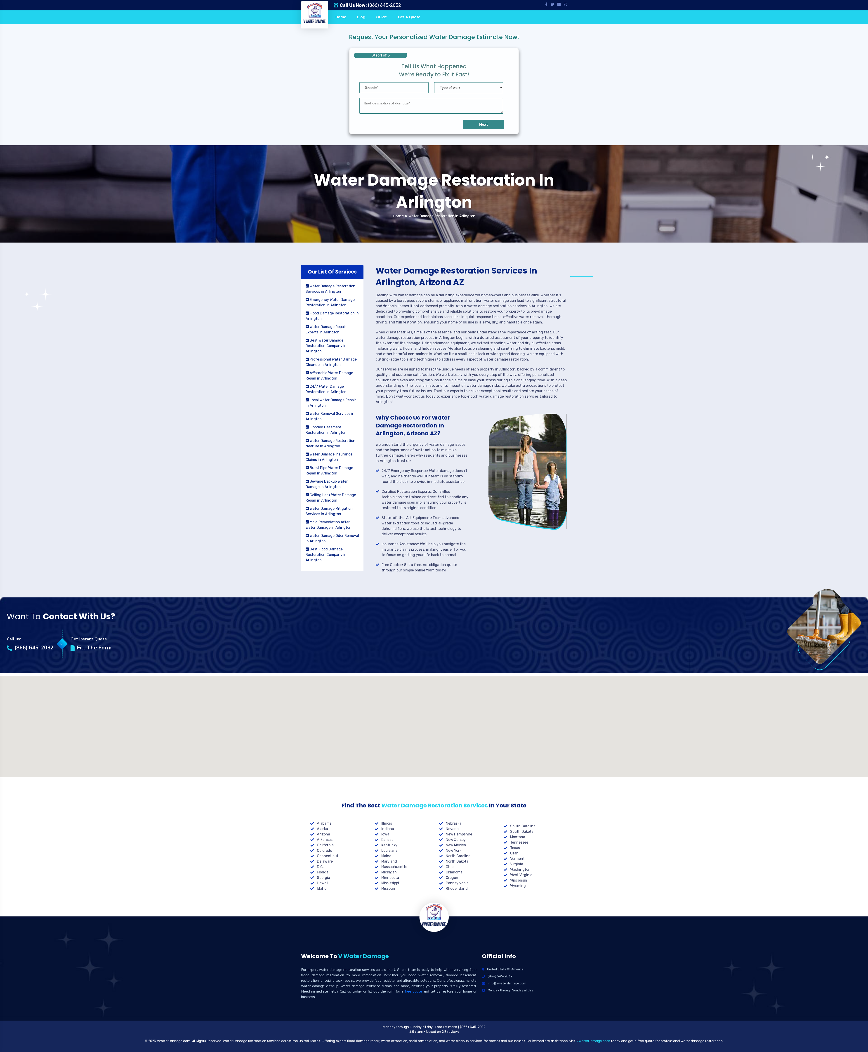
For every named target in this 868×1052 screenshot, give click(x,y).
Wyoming (518, 886)
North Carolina (458, 856)
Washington (520, 869)
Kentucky (389, 845)
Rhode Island (457, 888)
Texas (515, 848)
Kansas (387, 839)
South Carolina (522, 826)
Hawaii (322, 883)
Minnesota (390, 877)
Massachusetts (394, 867)
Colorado (324, 850)
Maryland (389, 861)
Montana (517, 837)
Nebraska (453, 823)
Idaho (321, 888)
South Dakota (521, 831)
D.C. (320, 867)
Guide (381, 17)
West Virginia (521, 875)
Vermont (517, 858)
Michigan (389, 872)
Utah (514, 853)
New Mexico (456, 845)
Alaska (322, 829)
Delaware (325, 861)
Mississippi (390, 883)
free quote (413, 991)
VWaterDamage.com (593, 1041)
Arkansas (325, 839)
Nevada (452, 829)
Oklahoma (454, 872)
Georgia (323, 877)
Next (483, 124)
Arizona (323, 834)
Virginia (516, 864)
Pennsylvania (457, 883)
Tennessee (519, 842)
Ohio (449, 867)
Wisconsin (518, 880)
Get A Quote (409, 17)
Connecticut (327, 856)
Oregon (452, 877)
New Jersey (456, 839)
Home (340, 17)
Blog (361, 17)
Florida (322, 872)
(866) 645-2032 (384, 5)
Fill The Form (94, 647)
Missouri (388, 888)
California (325, 845)
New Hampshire (459, 834)
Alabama (324, 823)
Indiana (387, 829)
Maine (386, 856)
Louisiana (389, 850)
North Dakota (457, 861)
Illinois (386, 823)
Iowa (385, 834)
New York (453, 850)
